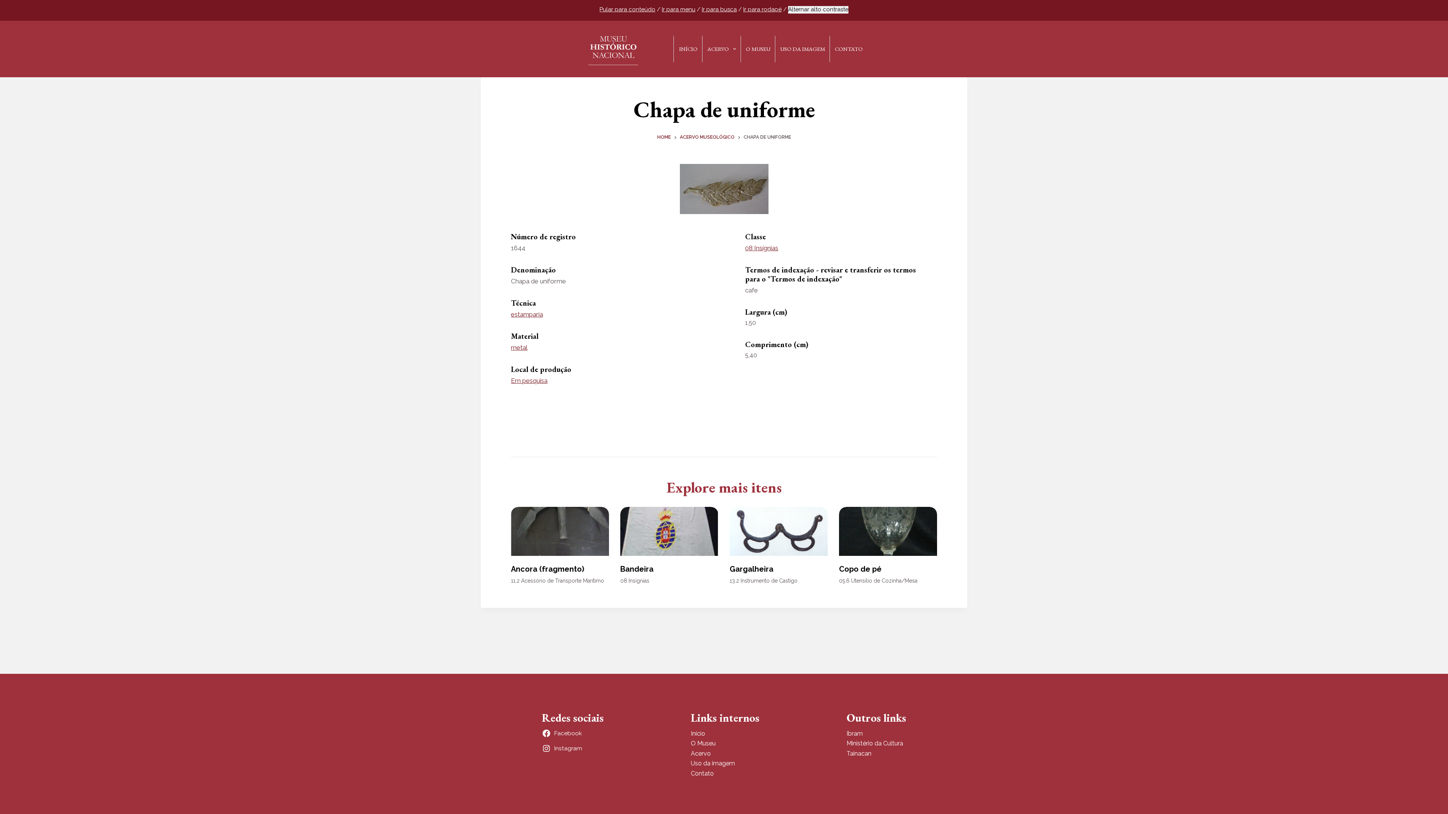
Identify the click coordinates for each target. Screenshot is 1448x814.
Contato (849, 48)
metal (519, 347)
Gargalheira (751, 569)
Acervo (718, 48)
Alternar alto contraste (818, 9)
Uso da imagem (713, 763)
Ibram (855, 733)
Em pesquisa (529, 380)
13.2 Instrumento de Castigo (764, 581)
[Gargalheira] (779, 531)
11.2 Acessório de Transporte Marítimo (557, 581)
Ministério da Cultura (875, 743)
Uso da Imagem (802, 48)
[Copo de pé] (888, 531)
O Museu (758, 48)
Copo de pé (860, 569)
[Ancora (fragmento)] (560, 531)
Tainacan (859, 753)
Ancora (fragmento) (547, 569)
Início (688, 48)
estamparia (527, 314)
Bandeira (636, 569)
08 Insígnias (761, 248)
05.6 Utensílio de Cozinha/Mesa (878, 581)
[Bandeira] (669, 531)
